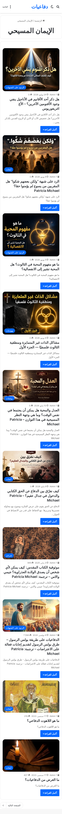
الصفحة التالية (14, 805)
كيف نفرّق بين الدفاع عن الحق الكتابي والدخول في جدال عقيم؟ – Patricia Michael (33, 495)
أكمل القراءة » (50, 129)
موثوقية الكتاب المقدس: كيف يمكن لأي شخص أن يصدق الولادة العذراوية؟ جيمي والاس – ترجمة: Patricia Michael (31, 572)
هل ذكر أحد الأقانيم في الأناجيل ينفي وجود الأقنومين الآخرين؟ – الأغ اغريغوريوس (34, 103)
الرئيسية (38, 20)
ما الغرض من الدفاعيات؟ (42, 780)
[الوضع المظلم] (52, 8)
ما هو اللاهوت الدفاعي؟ (43, 721)
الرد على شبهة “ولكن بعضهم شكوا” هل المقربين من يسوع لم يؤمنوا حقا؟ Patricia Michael (32, 186)
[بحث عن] (58, 8)
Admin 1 (53, 94)
